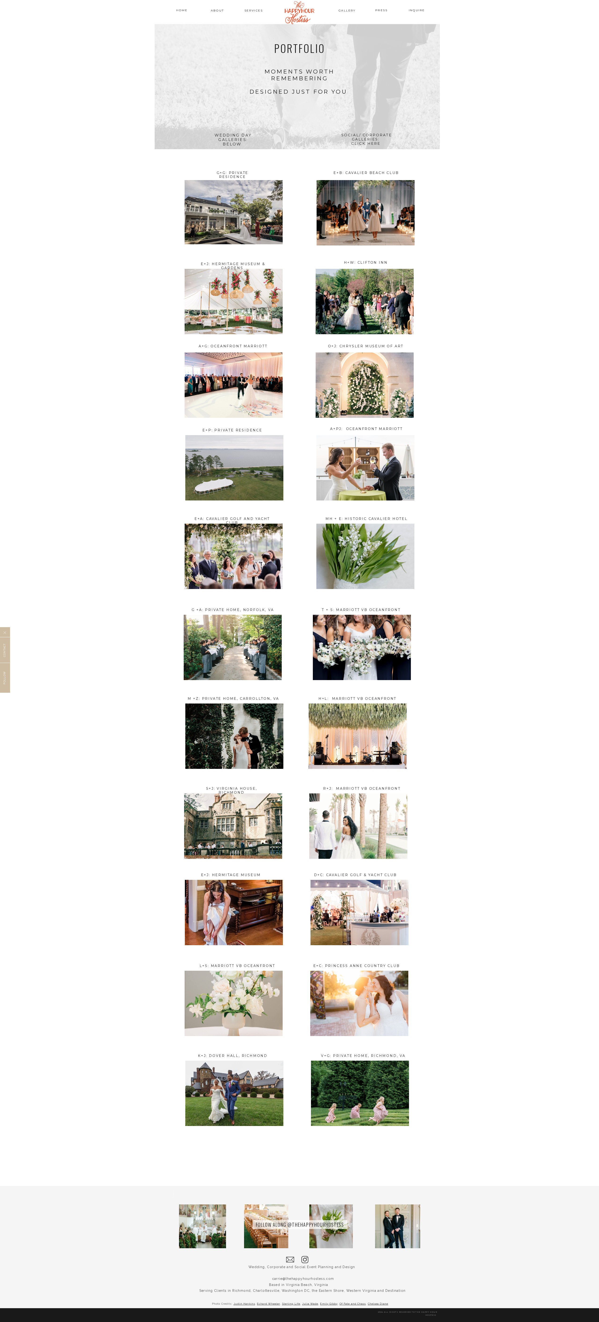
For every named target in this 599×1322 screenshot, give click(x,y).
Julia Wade (310, 1303)
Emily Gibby (328, 1303)
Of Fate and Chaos (353, 1303)
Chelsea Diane (378, 1303)
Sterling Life (291, 1303)
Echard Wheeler (268, 1303)
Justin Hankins (244, 1303)
